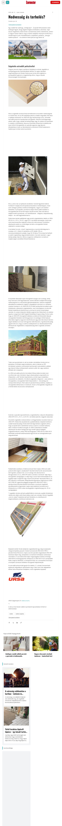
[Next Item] (25, 767)
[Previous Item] (7, 767)
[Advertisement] (31, 145)
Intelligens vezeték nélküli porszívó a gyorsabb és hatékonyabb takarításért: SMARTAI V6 (15, 660)
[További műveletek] (56, 10)
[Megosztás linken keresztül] (17, 630)
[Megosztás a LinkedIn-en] (13, 630)
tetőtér (8, 621)
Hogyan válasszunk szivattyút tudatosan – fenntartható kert (43, 660)
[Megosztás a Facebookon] (6, 630)
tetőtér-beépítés (16, 621)
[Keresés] (7, 2)
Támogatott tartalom (10, 625)
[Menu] (3, 2)
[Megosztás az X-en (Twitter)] (9, 630)
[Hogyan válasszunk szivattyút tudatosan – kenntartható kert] (45, 649)
